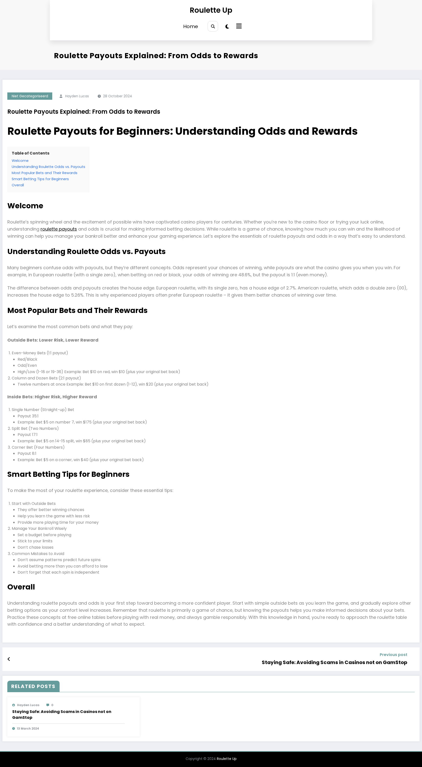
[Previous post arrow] (9, 659)
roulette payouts (59, 229)
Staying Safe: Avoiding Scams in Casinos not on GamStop (334, 662)
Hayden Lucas (77, 96)
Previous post (393, 654)
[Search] (213, 26)
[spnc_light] (227, 26)
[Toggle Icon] (238, 26)
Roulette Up (211, 10)
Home (190, 26)
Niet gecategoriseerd (30, 96)
